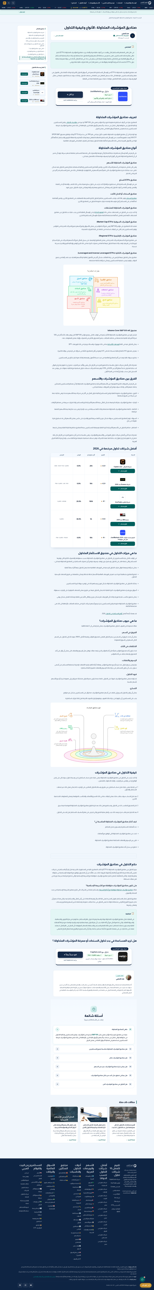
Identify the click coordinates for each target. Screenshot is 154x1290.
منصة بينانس (116, 1190)
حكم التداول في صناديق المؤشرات (36, 54)
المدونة (135, 18)
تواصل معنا (26, 1176)
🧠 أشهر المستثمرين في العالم (37, 1175)
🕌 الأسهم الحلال (89, 1226)
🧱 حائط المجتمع (63, 1173)
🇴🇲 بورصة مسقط (89, 1211)
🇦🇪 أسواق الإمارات (89, 1189)
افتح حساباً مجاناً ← (70, 955)
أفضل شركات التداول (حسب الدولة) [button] (103, 1172)
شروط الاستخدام (24, 1207)
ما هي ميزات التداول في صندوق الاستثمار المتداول (34, 44)
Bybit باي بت (116, 1194)
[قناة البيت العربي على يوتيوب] (31, 1285)
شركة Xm (117, 1198)
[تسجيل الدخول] (8, 3)
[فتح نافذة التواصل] (142, 1279)
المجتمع (73, 3)
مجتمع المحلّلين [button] (63, 1167)
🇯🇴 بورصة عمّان (89, 1204)
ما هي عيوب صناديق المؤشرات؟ (36, 48)
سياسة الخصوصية (24, 1211)
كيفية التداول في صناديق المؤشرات (35, 51)
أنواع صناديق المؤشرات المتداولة (36, 35)
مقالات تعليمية (25, 1184)
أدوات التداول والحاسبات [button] (75, 1168)
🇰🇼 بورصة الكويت (89, 1196)
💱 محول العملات (76, 1180)
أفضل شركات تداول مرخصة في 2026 (35, 41)
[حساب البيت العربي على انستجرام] (25, 1285)
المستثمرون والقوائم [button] (36, 1167)
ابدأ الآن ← (70, 94)
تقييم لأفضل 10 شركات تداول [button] (115, 1170)
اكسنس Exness (115, 1186)
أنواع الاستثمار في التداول (114, 613)
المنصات (119, 3)
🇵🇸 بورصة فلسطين (88, 1215)
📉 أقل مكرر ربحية (37, 1208)
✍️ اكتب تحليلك (64, 1180)
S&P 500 (95, 1035)
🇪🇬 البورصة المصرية (88, 1193)
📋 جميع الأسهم (89, 1222)
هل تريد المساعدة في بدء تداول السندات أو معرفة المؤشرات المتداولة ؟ (33, 58)
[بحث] (13, 3)
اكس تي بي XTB (115, 1205)
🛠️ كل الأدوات (77, 1259)
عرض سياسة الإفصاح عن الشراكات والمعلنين (44, 1276)
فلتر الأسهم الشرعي (88, 1218)
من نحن (27, 1173)
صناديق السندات (131, 198)
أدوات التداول (82, 3)
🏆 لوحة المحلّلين (63, 1176)
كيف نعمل (22, 12)
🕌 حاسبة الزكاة (77, 1176)
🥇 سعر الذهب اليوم (49, 1182)
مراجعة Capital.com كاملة (70, 960)
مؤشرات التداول (71, 122)
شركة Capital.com (114, 1179)
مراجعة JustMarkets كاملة (70, 100)
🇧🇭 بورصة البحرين (89, 1207)
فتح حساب (123, 471)
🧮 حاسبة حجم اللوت (75, 1183)
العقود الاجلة (99, 212)
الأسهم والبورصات (94, 3)
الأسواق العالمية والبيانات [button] (50, 1168)
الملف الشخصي (58, 35)
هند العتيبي (125, 33)
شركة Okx (117, 1201)
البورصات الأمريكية (113, 344)
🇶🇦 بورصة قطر (90, 1200)
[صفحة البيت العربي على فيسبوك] (20, 1285)
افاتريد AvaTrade (115, 1183)
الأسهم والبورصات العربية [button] (88, 1168)
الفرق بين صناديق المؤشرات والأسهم (35, 38)
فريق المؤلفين (25, 1180)
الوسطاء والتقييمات (130, 3)
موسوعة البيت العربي (108, 3)
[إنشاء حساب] (4, 3)
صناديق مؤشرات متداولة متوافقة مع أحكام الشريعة (116, 890)
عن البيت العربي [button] (24, 1167)
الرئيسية (139, 18)
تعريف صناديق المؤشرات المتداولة (35, 32)
